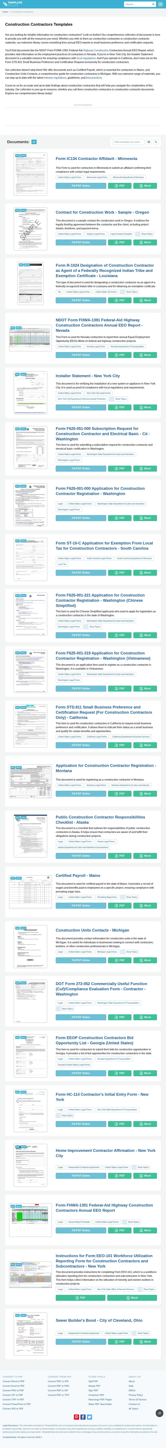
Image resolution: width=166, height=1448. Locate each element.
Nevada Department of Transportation (127, 346)
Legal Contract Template (121, 234)
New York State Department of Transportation (117, 1110)
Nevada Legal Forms (96, 346)
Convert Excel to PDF (14, 1386)
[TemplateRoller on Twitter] (89, 1417)
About (132, 1381)
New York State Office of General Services (115, 1289)
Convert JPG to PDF (13, 1408)
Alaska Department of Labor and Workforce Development (83, 847)
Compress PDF (96, 1395)
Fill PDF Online (81, 185)
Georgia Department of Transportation (114, 1059)
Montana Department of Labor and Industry (130, 785)
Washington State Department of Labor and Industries (110, 454)
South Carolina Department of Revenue (134, 558)
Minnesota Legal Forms (97, 177)
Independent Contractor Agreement (83, 1167)
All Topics (133, 1408)
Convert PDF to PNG (58, 1386)
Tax (59, 292)
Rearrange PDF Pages (100, 1399)
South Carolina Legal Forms (99, 558)
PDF (122, 185)
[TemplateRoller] (11, 4)
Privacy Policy (136, 1395)
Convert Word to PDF (14, 1381)
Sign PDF (93, 1390)
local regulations (86, 58)
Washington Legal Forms (69, 460)
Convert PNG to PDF (13, 1390)
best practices (94, 77)
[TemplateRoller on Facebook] (83, 1417)
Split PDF (93, 1381)
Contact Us (134, 1404)
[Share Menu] (159, 1413)
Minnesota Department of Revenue (128, 177)
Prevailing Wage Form (107, 897)
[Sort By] (156, 142)
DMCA (132, 1390)
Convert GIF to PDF (13, 1395)
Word (147, 185)
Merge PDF (94, 1386)
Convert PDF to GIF (58, 1390)
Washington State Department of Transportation (118, 1003)
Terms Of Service (137, 1399)
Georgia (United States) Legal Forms (74, 1065)
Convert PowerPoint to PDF (17, 1404)
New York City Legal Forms (99, 393)
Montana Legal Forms (96, 785)
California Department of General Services (131, 737)
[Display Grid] (149, 142)
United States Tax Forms (106, 292)
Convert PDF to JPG (58, 1381)
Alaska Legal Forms (106, 841)
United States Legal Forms (69, 177)
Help (131, 1386)
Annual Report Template (79, 1222)
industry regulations (55, 77)
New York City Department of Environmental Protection (82, 399)
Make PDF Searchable (100, 1404)
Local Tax (62, 564)
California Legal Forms (97, 737)
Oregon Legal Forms (96, 234)
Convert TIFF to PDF (13, 1399)
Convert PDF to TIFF (58, 1395)
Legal (60, 504)
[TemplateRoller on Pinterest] (76, 1417)
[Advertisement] (83, 117)
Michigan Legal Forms (107, 952)
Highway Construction (96, 50)
